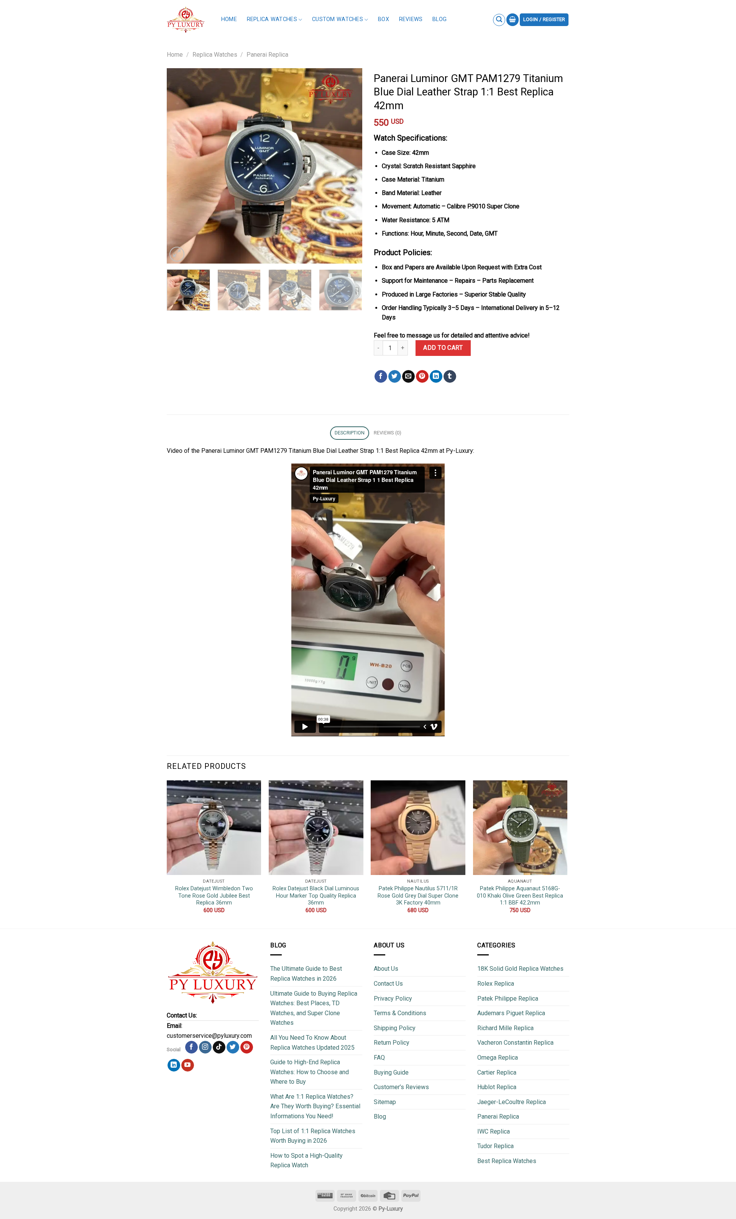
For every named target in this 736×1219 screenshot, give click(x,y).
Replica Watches (272, 19)
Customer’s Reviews (401, 1087)
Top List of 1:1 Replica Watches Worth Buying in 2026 (312, 1136)
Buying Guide (391, 1072)
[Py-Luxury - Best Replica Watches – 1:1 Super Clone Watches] (186, 20)
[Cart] (512, 19)
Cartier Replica (496, 1072)
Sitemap (385, 1102)
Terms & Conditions (400, 1013)
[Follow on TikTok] (219, 1047)
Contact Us (388, 983)
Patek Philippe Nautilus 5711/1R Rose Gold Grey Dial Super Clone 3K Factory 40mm (418, 895)
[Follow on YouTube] (187, 1065)
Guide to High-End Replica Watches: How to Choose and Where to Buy (309, 1071)
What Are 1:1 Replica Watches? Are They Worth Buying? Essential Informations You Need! (315, 1106)
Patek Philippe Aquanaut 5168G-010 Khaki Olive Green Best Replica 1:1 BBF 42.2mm (520, 895)
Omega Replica (497, 1057)
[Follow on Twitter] (233, 1047)
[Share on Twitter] (394, 376)
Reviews (411, 19)
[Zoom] (176, 254)
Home (229, 19)
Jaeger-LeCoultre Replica (511, 1102)
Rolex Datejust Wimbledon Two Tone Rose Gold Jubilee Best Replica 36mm (214, 895)
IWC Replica (493, 1131)
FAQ (379, 1057)
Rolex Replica (495, 983)
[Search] (499, 20)
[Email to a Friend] (408, 376)
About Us (386, 968)
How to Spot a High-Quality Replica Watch (306, 1160)
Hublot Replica (496, 1087)
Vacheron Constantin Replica (515, 1042)
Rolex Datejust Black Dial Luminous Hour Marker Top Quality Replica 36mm (316, 895)
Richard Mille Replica (505, 1028)
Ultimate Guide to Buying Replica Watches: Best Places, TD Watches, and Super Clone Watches (313, 1008)
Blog (439, 19)
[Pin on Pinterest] (422, 376)
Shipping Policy (395, 1028)
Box (383, 19)
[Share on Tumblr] (450, 376)
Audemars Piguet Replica (511, 1013)
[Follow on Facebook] (191, 1047)
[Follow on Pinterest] (246, 1047)
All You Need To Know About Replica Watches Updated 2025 (312, 1042)
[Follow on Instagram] (205, 1047)
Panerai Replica (267, 54)
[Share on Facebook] (381, 376)
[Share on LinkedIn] (436, 376)
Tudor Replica (495, 1146)
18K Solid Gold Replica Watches (520, 968)
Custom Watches (337, 19)
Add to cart (443, 347)
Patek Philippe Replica (507, 998)
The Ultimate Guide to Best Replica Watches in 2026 (306, 973)
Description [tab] (350, 433)
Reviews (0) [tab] (388, 433)
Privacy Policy (393, 998)
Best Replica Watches (506, 1161)
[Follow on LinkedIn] (174, 1065)
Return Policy (391, 1042)
